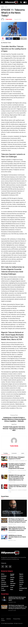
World (20, 590)
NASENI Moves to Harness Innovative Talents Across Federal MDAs (17, 537)
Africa (2, 574)
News (6, 7)
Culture (3, 580)
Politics (21, 578)
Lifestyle (12, 585)
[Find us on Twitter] (6, 566)
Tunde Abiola (9, 19)
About (2, 618)
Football (3, 590)
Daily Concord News (9, 623)
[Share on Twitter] (16, 38)
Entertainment (4, 586)
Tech (20, 586)
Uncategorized (23, 588)
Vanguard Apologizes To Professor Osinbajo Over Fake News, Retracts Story (18, 486)
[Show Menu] (2, 2)
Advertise (8, 618)
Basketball (3, 576)
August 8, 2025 (17, 19)
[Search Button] (21, 2)
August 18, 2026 (12, 532)
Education (3, 584)
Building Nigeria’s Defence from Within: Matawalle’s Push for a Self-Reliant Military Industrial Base (17, 529)
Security (21, 582)
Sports (21, 584)
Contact (3, 620)
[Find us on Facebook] (2, 566)
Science (21, 580)
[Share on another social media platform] (23, 38)
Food (2, 588)
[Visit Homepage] (11, 2)
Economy (3, 582)
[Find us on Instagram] (10, 566)
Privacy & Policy (16, 618)
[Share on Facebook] (9, 38)
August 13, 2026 (12, 540)
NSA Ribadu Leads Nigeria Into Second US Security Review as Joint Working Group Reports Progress (18, 520)
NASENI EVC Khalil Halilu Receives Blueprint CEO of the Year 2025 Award (12, 512)
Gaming (12, 577)
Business (3, 578)
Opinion (21, 576)
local (11, 587)
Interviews (12, 583)
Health (12, 579)
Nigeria (21, 574)
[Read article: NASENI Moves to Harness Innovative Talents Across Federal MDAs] (4, 537)
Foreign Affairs (12, 575)
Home (2, 7)
